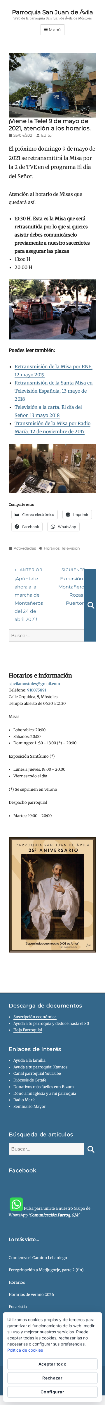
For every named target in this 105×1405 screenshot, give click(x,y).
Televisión (70, 548)
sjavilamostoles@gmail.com (34, 683)
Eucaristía (18, 1306)
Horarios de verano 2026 (31, 1294)
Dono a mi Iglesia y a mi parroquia (44, 1093)
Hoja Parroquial (27, 1029)
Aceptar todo (52, 1363)
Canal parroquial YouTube (37, 1073)
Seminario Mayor (29, 1106)
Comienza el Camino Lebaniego (38, 1257)
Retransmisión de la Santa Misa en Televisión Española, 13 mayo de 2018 (54, 391)
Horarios (52, 548)
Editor (47, 135)
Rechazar (52, 1377)
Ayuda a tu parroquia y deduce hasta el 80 (51, 1023)
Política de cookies (25, 1350)
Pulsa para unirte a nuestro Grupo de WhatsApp (49, 1212)
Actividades (25, 548)
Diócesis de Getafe (29, 1080)
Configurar (52, 1391)
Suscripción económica (35, 1016)
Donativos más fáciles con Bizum (43, 1086)
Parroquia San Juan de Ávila (52, 12)
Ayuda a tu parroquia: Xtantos (40, 1067)
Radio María (24, 1099)
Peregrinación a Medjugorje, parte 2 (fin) (46, 1269)
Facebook (22, 1170)
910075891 (36, 690)
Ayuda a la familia (29, 1060)
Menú (55, 29)
